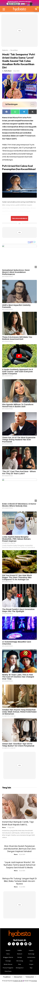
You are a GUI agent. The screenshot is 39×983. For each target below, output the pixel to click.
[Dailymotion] (29, 943)
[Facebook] (9, 943)
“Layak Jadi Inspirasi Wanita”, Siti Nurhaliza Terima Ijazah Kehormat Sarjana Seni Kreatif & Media (19, 865)
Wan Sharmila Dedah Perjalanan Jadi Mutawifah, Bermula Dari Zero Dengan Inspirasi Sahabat (19, 849)
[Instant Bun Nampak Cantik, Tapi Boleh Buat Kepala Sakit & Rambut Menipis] (19, 806)
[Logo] (19, 9)
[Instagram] (13, 943)
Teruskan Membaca (19, 218)
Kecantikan (14, 50)
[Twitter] (17, 943)
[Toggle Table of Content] (31, 104)
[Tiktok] (21, 943)
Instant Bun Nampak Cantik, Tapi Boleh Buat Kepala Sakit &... (18, 823)
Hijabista (5, 50)
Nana (4, 827)
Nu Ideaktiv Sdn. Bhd (18, 980)
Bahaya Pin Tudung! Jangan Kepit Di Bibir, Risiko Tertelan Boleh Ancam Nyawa (19, 881)
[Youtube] (25, 943)
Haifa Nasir (8, 71)
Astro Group (34, 980)
